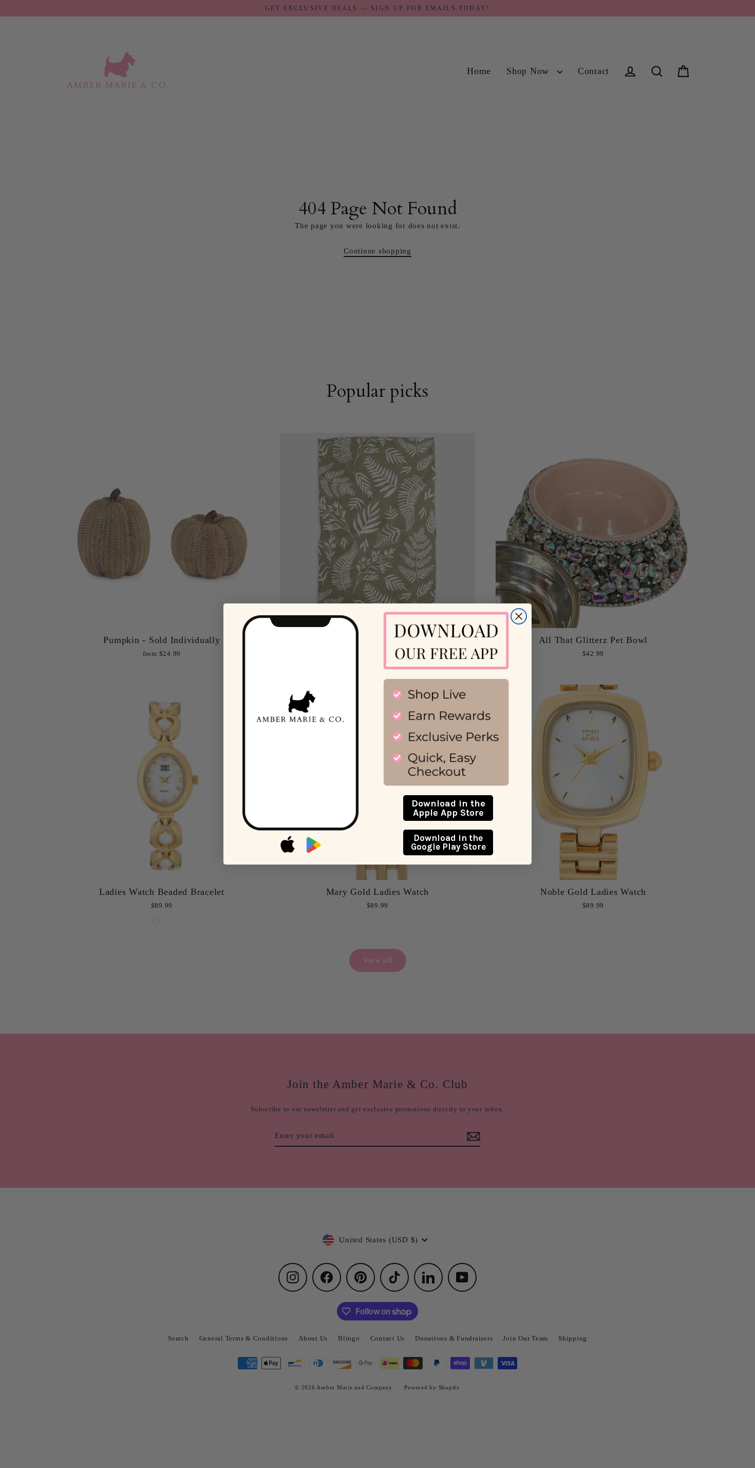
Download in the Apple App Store (448, 808)
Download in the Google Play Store (448, 842)
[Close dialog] (518, 616)
